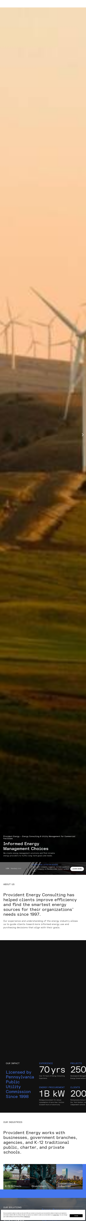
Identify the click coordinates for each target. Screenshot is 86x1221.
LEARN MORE (77, 869)
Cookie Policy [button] (56, 1214)
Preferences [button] (27, 1216)
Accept (76, 1215)
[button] (82, 434)
